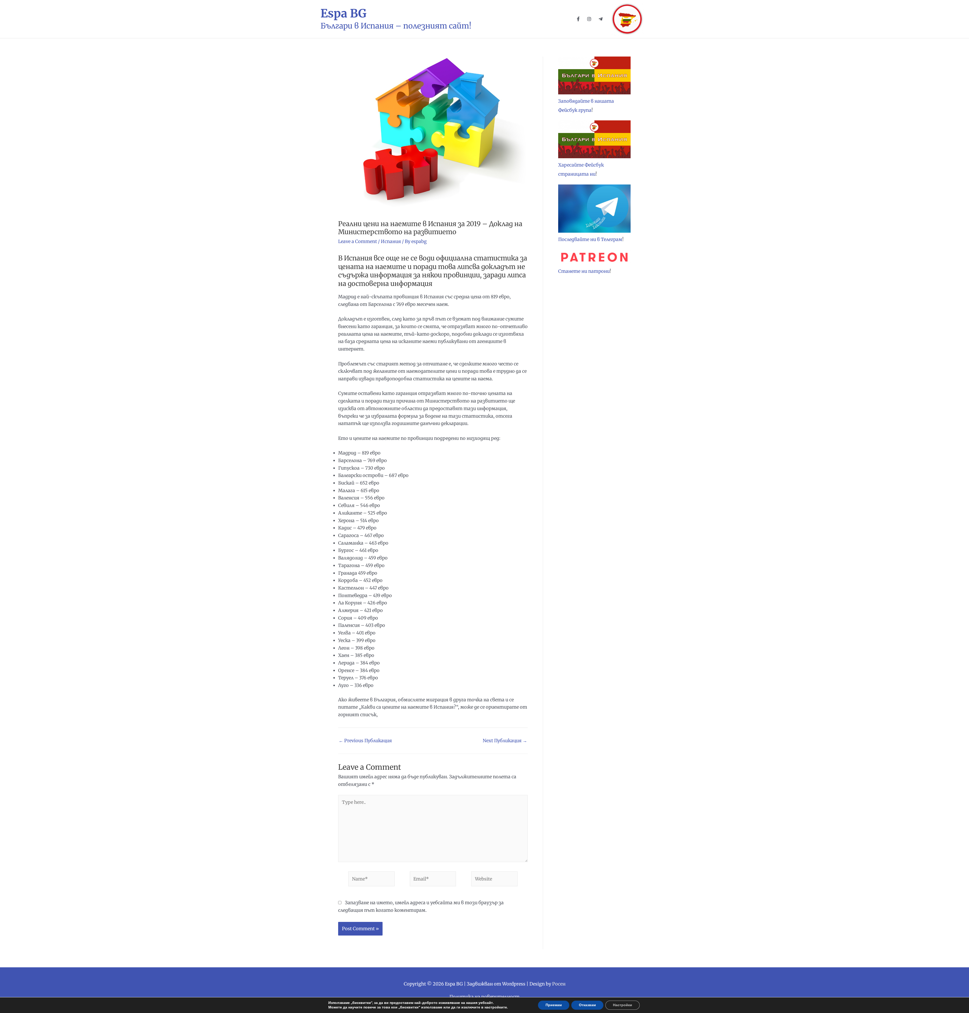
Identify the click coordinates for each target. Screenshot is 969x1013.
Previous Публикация (365, 740)
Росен (559, 984)
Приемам (554, 1005)
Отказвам (587, 1005)
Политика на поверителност (484, 997)
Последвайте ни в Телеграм (590, 239)
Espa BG (343, 13)
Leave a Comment (357, 241)
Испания (391, 241)
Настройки (622, 1005)
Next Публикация (505, 740)
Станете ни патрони (584, 271)
